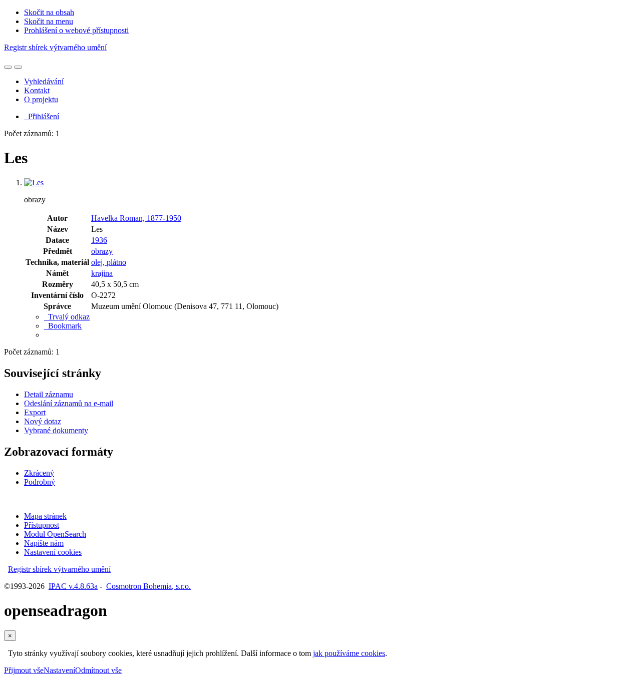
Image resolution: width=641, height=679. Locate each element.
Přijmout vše (24, 670)
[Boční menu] (8, 67)
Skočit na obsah (49, 12)
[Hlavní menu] (18, 67)
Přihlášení (41, 116)
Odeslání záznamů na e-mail (68, 403)
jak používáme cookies (349, 653)
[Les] (34, 182)
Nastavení (59, 670)
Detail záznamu (48, 394)
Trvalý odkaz (67, 316)
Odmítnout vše (98, 670)
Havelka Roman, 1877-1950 (136, 218)
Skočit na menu (48, 21)
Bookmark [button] (63, 325)
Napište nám (44, 543)
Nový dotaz (42, 421)
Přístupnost (41, 525)
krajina (102, 273)
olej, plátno (108, 262)
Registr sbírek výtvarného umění (55, 47)
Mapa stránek (45, 516)
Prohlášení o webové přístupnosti (76, 30)
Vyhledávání (44, 81)
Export (35, 412)
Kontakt (37, 90)
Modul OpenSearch (55, 534)
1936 (99, 240)
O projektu (41, 99)
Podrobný (39, 482)
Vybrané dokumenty (56, 430)
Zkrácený (39, 473)
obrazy (102, 251)
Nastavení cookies (53, 552)
